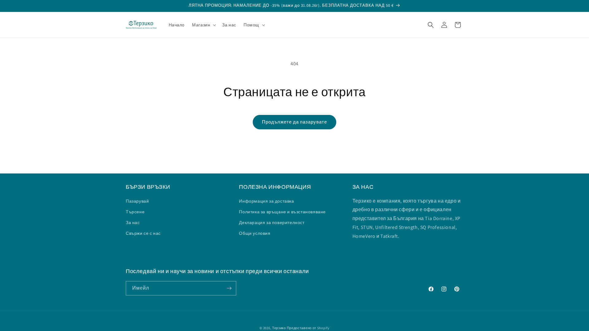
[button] (203, 24)
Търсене (135, 212)
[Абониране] (229, 288)
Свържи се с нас (143, 233)
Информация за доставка (266, 201)
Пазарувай (137, 201)
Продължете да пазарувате (294, 122)
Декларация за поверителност (271, 222)
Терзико (279, 328)
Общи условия (254, 233)
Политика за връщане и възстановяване (282, 212)
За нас (133, 222)
